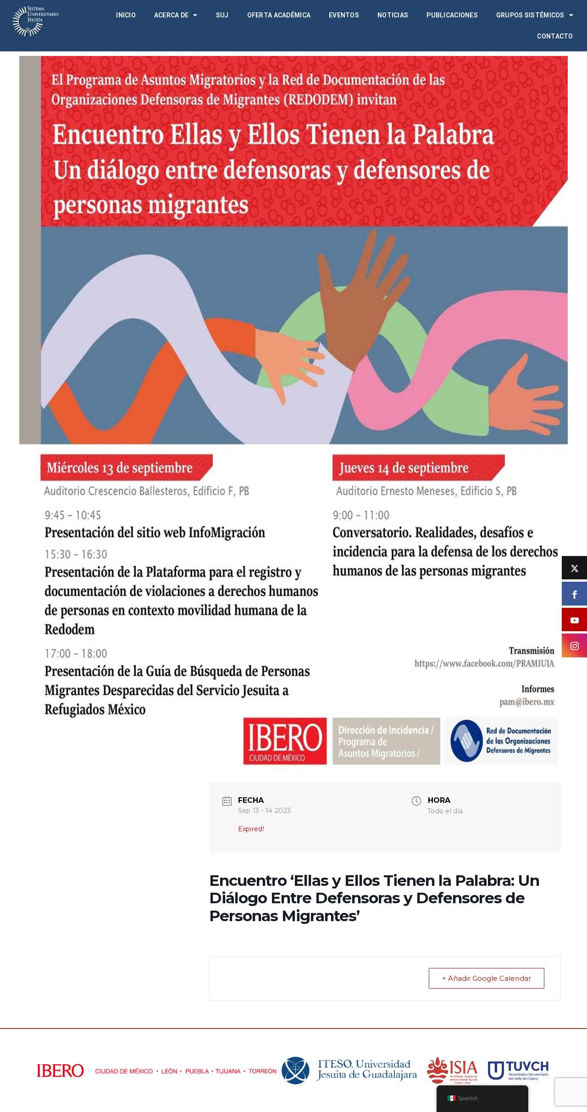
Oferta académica (278, 15)
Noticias (392, 15)
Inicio (126, 15)
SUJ (222, 15)
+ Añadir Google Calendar (486, 978)
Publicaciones (452, 15)
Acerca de (171, 15)
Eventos (344, 15)
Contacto (555, 36)
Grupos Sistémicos (530, 15)
